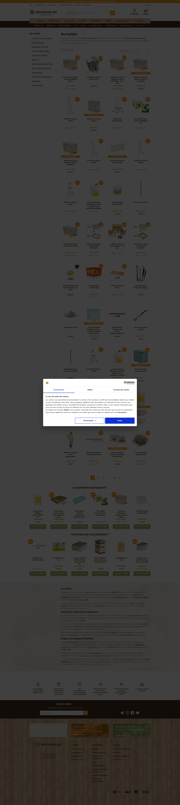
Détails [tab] (90, 390)
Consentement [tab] (58, 390)
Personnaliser (88, 420)
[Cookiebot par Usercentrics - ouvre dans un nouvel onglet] (125, 382)
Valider (119, 420)
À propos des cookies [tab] (121, 390)
